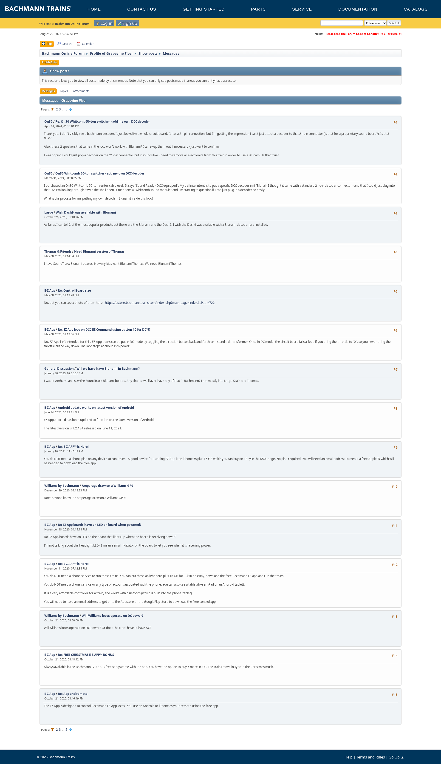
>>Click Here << (390, 34)
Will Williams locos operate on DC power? (112, 616)
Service (302, 9)
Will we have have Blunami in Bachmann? (108, 368)
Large (48, 212)
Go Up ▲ (396, 757)
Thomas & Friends (57, 251)
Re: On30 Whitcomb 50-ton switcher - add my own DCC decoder (102, 121)
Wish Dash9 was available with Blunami (86, 212)
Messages (48, 91)
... (63, 109)
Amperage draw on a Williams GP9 (107, 486)
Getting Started (204, 9)
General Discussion (59, 368)
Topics (64, 91)
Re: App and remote (73, 694)
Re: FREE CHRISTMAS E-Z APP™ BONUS (86, 655)
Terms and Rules (370, 757)
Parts (258, 9)
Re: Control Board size (74, 290)
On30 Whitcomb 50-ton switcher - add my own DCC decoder (99, 173)
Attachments (81, 91)
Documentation (357, 9)
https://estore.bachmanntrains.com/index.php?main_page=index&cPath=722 (160, 303)
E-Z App (49, 290)
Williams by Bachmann (61, 486)
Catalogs (416, 9)
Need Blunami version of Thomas (99, 251)
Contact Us (141, 9)
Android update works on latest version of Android (96, 408)
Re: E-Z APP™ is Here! (73, 447)
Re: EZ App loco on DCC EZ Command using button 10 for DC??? (104, 329)
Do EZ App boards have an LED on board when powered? (99, 525)
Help (349, 757)
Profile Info (49, 62)
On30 (48, 121)
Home (94, 9)
